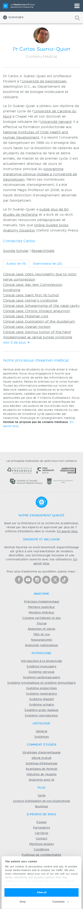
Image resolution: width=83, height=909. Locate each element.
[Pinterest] (46, 580)
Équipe (41, 822)
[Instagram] (37, 580)
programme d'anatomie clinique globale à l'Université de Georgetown (40, 174)
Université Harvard (56, 122)
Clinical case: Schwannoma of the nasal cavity (41, 306)
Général (41, 731)
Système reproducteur (41, 715)
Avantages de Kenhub (41, 769)
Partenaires (41, 827)
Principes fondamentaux (41, 601)
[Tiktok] (64, 580)
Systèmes (41, 736)
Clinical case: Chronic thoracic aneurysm (36, 311)
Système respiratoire (41, 693)
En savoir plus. (67, 531)
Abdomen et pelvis (41, 629)
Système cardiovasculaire (41, 677)
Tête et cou (41, 634)
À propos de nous (41, 814)
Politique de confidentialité (41, 855)
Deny (23, 901)
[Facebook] (19, 580)
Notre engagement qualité (41, 515)
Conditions (41, 849)
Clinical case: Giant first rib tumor (31, 295)
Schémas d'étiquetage (41, 763)
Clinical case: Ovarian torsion (27, 327)
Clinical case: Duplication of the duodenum (39, 322)
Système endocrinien (41, 688)
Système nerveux (41, 672)
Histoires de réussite (42, 774)
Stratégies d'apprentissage (41, 752)
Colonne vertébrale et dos (41, 618)
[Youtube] (28, 580)
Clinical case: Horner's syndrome (30, 301)
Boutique (41, 806)
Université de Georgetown (44, 81)
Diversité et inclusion (41, 539)
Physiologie (41, 653)
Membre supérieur (41, 607)
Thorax (41, 623)
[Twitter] (55, 580)
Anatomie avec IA (41, 780)
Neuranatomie (41, 640)
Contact (41, 838)
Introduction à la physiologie (41, 661)
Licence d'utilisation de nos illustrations (41, 801)
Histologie (41, 723)
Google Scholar (15, 251)
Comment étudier (41, 744)
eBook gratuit (42, 758)
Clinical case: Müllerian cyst (25, 316)
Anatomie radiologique (41, 645)
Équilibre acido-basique (41, 710)
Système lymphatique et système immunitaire (41, 683)
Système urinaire (41, 704)
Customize (58, 901)
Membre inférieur (41, 612)
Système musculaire (41, 666)
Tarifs (41, 795)
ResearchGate (42, 251)
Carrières (41, 833)
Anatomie (41, 593)
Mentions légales (41, 844)
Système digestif (41, 699)
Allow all (41, 892)
